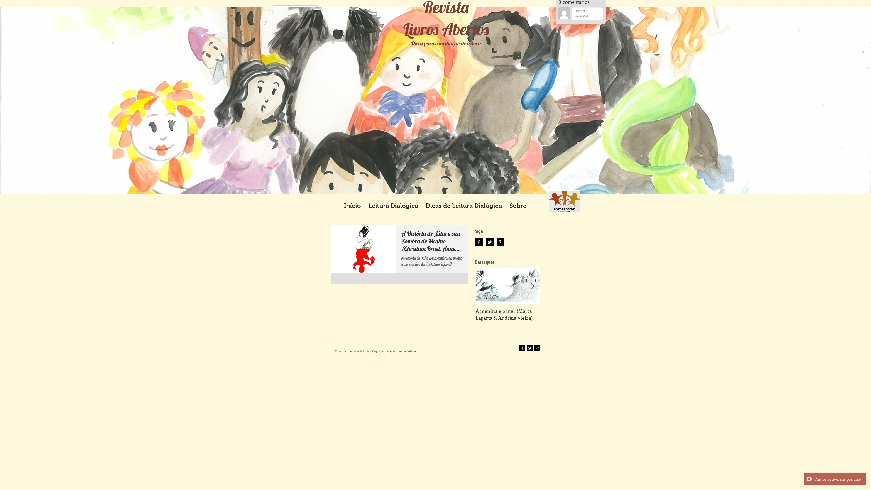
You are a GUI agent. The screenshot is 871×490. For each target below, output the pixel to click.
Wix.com (412, 351)
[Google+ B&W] (500, 242)
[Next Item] (532, 285)
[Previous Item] (483, 285)
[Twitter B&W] (490, 242)
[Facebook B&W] (479, 242)
